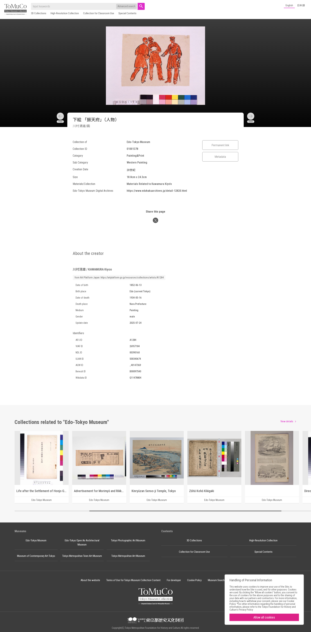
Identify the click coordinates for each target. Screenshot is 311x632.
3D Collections (38, 13)
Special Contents (127, 13)
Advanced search (126, 6)
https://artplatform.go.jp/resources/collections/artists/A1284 (132, 277)
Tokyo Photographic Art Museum (128, 540)
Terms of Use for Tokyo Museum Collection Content (133, 580)
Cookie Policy (194, 580)
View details (286, 421)
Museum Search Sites (219, 580)
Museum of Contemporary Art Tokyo (36, 556)
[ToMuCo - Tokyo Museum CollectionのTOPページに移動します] (15, 9)
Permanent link (220, 145)
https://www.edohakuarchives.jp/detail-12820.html (157, 190)
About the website (90, 580)
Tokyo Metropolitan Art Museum (128, 556)
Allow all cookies (264, 617)
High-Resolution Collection (65, 13)
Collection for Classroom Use (98, 13)
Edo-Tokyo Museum (36, 540)
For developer (174, 580)
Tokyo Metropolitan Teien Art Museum (82, 556)
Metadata (220, 156)
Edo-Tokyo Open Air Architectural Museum (82, 542)
